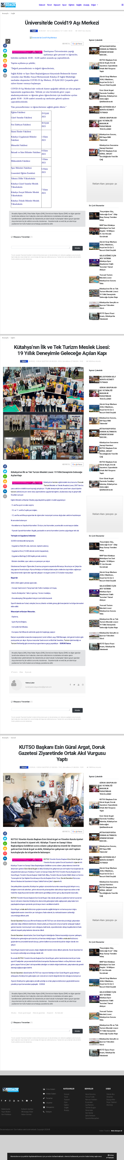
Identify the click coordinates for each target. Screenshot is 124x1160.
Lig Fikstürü (89, 1105)
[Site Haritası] (28, 1101)
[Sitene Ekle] (32, 1101)
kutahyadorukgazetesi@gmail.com (39, 687)
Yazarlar (49, 1098)
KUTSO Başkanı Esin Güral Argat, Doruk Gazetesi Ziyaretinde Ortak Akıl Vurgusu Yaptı (108, 65)
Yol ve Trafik (90, 1097)
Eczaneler (89, 1102)
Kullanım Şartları (27, 1109)
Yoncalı (80, 482)
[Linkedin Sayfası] (19, 1101)
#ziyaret (50, 1013)
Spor (64, 5)
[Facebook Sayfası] (2, 1101)
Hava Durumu (90, 1094)
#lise (21, 672)
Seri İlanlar (89, 1113)
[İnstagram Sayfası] (10, 1101)
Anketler (110, 1097)
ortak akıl (24, 909)
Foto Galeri (50, 1089)
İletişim (49, 1112)
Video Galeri (51, 1094)
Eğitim (71, 5)
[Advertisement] (18, 1147)
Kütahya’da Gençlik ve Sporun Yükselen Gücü (109, 305)
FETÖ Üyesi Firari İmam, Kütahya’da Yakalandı (107, 316)
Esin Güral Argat (74, 859)
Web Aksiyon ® (116, 1131)
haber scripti (75, 1129)
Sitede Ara (110, 1094)
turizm (55, 482)
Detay (111, 1155)
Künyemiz (50, 1107)
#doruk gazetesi (39, 1013)
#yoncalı (28, 672)
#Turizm (14, 672)
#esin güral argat (24, 1013)
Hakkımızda (5, 1109)
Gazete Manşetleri (92, 1118)
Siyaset (57, 5)
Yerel (49, 5)
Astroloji (110, 1105)
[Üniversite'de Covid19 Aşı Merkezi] (43, 38)
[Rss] (23, 1101)
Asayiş (86, 5)
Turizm (47, 485)
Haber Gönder (26, 1114)
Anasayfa (5, 13)
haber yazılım (85, 1129)
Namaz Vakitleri (91, 1100)
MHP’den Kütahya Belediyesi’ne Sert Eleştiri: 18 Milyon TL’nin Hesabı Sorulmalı (107, 231)
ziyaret (77, 862)
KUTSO (47, 859)
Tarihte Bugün (90, 1108)
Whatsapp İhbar (27, 1112)
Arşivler (49, 1103)
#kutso (13, 1013)
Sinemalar (89, 1110)
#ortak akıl (59, 1013)
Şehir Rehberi (90, 1116)
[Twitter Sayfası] (6, 1101)
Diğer (94, 5)
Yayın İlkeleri (6, 1112)
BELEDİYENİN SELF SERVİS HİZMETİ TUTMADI (108, 110)
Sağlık (79, 5)
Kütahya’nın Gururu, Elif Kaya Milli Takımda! (108, 137)
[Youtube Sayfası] (15, 1101)
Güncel (42, 5)
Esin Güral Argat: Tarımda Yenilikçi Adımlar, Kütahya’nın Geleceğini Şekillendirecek (108, 96)
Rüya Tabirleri (112, 1102)
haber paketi (65, 1129)
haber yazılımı (55, 1129)
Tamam (111, 1158)
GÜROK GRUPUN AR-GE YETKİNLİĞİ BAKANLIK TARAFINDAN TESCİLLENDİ (108, 123)
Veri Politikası (6, 1114)
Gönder (77, 248)
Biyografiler (111, 1100)
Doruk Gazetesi (67, 878)
